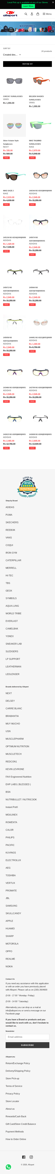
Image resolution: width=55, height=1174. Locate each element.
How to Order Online (16, 1139)
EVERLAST (12, 621)
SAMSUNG (11, 906)
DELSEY (10, 701)
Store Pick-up (12, 1078)
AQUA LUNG (12, 606)
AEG (8, 868)
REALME (10, 959)
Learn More (28, 6)
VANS (9, 537)
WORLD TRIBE (13, 613)
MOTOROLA (12, 944)
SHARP (10, 936)
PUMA (9, 515)
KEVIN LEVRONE (15, 769)
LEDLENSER (12, 674)
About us (10, 1109)
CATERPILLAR (13, 560)
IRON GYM (11, 553)
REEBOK (10, 530)
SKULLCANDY (13, 913)
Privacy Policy (13, 1093)
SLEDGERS (12, 651)
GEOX (9, 591)
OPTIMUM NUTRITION (17, 746)
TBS (8, 583)
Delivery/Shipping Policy (18, 1071)
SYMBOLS (11, 598)
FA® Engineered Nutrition (18, 777)
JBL (8, 898)
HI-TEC (9, 575)
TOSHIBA (11, 875)
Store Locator (12, 1101)
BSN (8, 792)
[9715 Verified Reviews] (27, 498)
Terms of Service (14, 1086)
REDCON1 (11, 761)
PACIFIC (10, 845)
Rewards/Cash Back (16, 1116)
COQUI (9, 545)
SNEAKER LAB (14, 644)
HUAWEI (10, 928)
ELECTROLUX (13, 860)
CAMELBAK (12, 628)
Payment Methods (15, 1131)
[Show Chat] (9, 1167)
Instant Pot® (12, 807)
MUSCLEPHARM (15, 739)
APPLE (9, 921)
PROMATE (11, 890)
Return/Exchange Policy (18, 1063)
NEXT (9, 693)
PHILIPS (10, 837)
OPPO (9, 951)
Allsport (31, 1165)
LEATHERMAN (13, 666)
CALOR (10, 830)
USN (8, 731)
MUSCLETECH (14, 754)
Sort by (6, 48)
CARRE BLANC (14, 708)
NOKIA (9, 966)
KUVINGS (11, 852)
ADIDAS (10, 507)
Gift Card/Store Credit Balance (21, 1124)
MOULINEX (11, 815)
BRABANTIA (12, 716)
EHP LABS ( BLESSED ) (18, 784)
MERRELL (11, 568)
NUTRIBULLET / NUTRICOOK (21, 799)
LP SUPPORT (13, 659)
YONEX (10, 636)
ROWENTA (11, 822)
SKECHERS (12, 522)
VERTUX (10, 883)
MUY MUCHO (13, 723)
